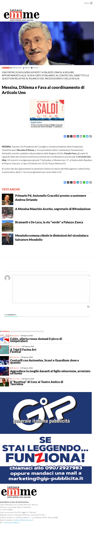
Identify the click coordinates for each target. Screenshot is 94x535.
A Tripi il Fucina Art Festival (23, 350)
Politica (6, 68)
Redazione (27, 67)
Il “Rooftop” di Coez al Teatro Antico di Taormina (36, 383)
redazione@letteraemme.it (23, 520)
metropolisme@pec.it (12, 522)
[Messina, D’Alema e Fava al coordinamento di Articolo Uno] (47, 43)
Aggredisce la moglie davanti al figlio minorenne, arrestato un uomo (50, 372)
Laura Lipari (16, 346)
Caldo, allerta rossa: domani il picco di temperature (36, 340)
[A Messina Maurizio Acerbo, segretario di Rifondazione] (7, 212)
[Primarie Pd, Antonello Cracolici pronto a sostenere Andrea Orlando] (7, 199)
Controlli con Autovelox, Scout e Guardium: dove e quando (44, 361)
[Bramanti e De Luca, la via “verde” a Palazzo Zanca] (7, 225)
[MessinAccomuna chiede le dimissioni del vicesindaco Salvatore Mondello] (7, 239)
